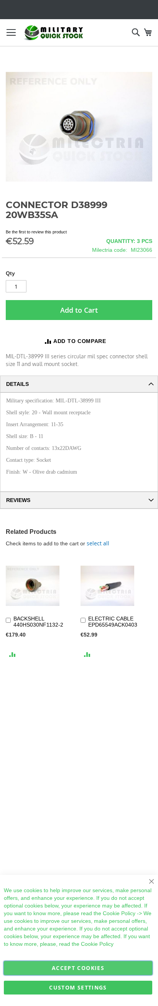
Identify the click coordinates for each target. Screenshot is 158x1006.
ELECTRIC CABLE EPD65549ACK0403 (112, 621)
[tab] (79, 384)
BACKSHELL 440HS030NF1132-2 (38, 621)
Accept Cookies (78, 968)
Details (17, 384)
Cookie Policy (119, 913)
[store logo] (53, 33)
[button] (12, 654)
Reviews (18, 500)
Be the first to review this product (36, 232)
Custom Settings (78, 987)
